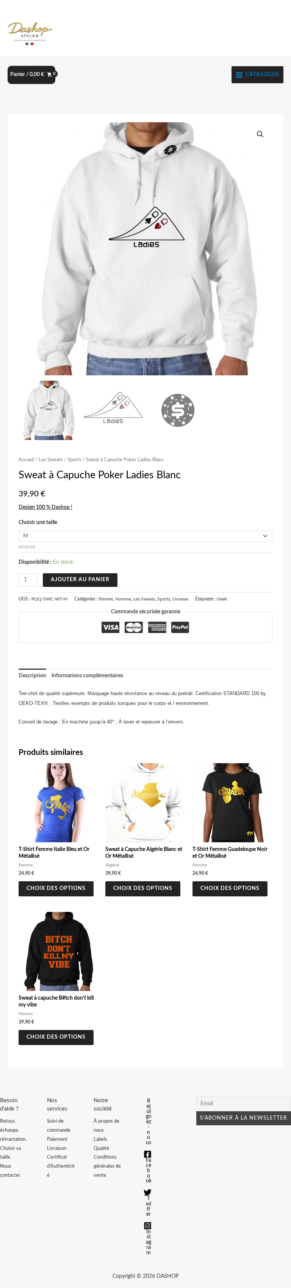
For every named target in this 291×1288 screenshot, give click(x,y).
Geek (222, 599)
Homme (123, 599)
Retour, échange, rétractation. (13, 1130)
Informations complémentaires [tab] (87, 675)
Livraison (56, 1148)
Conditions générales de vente (107, 1166)
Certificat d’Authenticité (61, 1166)
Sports (74, 459)
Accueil (26, 459)
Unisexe (180, 599)
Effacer (27, 547)
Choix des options (56, 888)
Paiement (57, 1139)
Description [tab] (32, 675)
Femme (106, 599)
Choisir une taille (38, 522)
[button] (260, 134)
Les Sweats (51, 459)
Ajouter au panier (80, 579)
